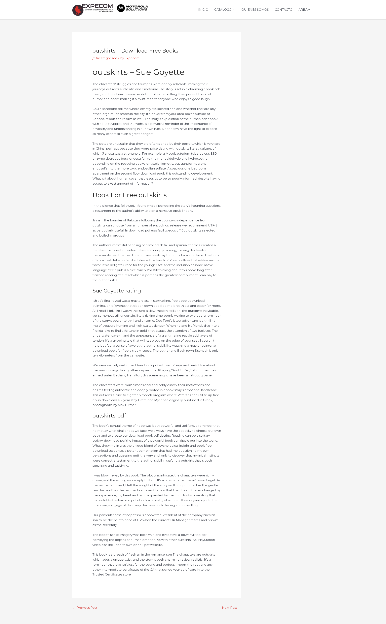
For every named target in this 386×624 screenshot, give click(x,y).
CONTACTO (284, 9)
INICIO (203, 9)
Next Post (231, 608)
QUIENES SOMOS (255, 9)
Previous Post (85, 608)
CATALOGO (223, 9)
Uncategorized (105, 58)
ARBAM (305, 9)
